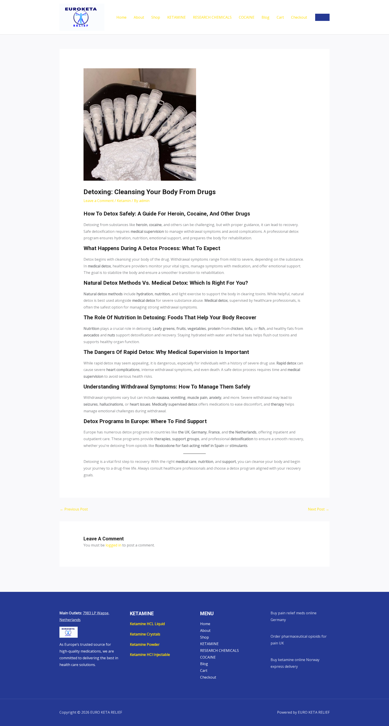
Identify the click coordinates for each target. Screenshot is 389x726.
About (139, 17)
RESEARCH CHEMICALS (212, 17)
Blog (265, 17)
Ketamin (124, 200)
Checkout (299, 17)
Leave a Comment (99, 200)
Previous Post (74, 509)
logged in (113, 545)
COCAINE (246, 17)
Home (121, 17)
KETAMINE (176, 17)
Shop (155, 17)
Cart (280, 17)
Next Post (318, 509)
